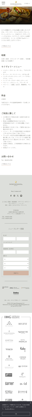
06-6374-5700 (8, 217)
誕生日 (5, 256)
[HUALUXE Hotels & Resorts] (9, 357)
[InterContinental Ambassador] (25, 288)
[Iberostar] (9, 366)
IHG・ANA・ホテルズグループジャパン (16, 205)
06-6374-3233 (8, 218)
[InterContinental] (9, 332)
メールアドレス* (7, 242)
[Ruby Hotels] (23, 349)
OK (16, 414)
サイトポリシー (13, 203)
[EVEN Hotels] (23, 366)
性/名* (5, 235)
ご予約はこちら (6, 46)
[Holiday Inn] (22, 375)
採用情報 (14, 202)
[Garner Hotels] (9, 383)
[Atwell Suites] (9, 392)
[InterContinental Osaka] (16, 3)
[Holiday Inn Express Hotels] (8, 375)
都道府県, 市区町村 (8, 249)
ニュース (21, 203)
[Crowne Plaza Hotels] (23, 357)
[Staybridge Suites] (22, 392)
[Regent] (23, 323)
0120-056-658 (25, 300)
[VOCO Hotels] (9, 349)
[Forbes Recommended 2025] (16, 293)
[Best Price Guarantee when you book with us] (5, 288)
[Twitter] (18, 196)
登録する (16, 273)
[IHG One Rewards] (14, 288)
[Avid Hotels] (23, 383)
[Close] (30, 403)
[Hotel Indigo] (23, 340)
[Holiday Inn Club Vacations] (8, 400)
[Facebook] (11, 196)
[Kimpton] (9, 340)
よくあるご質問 (6, 202)
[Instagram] (14, 196)
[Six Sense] (9, 323)
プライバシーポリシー (24, 202)
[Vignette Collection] (23, 332)
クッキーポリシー (10, 409)
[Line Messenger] (21, 196)
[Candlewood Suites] (22, 400)
